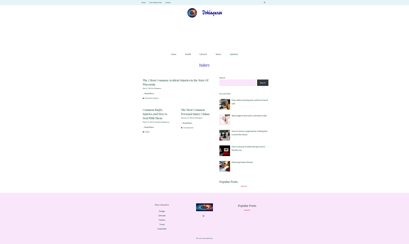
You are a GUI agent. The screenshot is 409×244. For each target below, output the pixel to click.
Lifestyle (203, 54)
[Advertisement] (204, 34)
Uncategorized (188, 128)
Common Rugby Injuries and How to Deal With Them (155, 114)
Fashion (162, 220)
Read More (149, 93)
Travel (162, 224)
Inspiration (161, 229)
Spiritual (234, 54)
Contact (168, 2)
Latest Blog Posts (155, 2)
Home (144, 2)
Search (222, 78)
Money (219, 54)
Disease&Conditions (152, 98)
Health (188, 54)
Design (162, 211)
